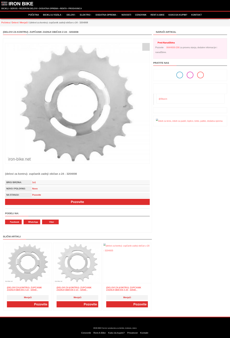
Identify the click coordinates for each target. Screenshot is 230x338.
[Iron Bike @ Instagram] (190, 75)
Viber (51, 222)
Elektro (85, 15)
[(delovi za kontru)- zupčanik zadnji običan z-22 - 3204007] (27, 263)
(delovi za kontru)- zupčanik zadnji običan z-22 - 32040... (24, 288)
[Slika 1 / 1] (77, 103)
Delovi (71, 15)
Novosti (126, 15)
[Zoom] (146, 47)
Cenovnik (141, 15)
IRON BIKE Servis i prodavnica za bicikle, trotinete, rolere (115, 328)
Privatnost (132, 333)
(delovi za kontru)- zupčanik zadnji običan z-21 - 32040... (74, 288)
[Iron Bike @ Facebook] (179, 75)
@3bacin (163, 99)
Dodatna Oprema (106, 15)
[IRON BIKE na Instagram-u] (115, 322)
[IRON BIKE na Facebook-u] (110, 322)
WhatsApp (33, 222)
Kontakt (196, 15)
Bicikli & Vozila (52, 15)
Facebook (14, 222)
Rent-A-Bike (158, 15)
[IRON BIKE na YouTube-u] (120, 322)
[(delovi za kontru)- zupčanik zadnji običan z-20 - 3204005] (127, 263)
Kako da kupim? (178, 15)
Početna (33, 15)
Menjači (28, 297)
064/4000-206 (173, 47)
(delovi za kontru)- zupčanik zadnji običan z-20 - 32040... (123, 288)
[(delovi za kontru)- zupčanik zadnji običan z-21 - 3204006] (77, 263)
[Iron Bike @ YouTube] (200, 75)
